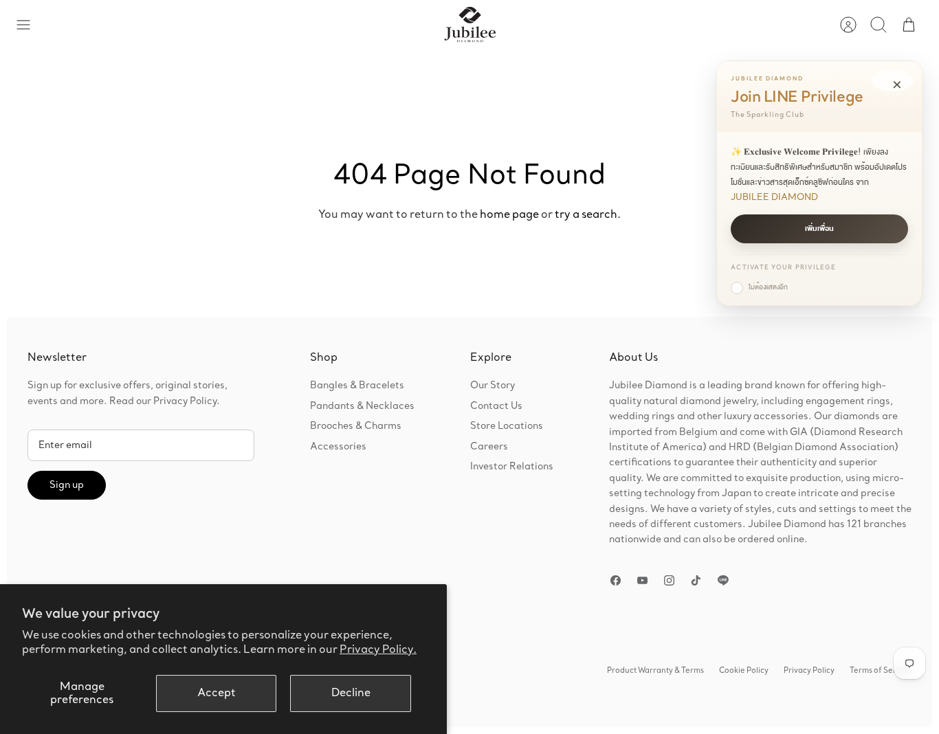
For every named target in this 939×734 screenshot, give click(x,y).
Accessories (338, 447)
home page (509, 215)
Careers (489, 447)
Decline (351, 693)
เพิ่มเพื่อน (819, 229)
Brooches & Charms (355, 426)
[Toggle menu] (30, 24)
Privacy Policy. (378, 650)
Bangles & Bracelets (357, 385)
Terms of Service (881, 670)
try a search (586, 215)
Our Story (492, 385)
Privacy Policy (809, 670)
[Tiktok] (696, 580)
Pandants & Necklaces (362, 406)
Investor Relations (511, 467)
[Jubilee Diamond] (470, 25)
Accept (216, 693)
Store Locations (506, 426)
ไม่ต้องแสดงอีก (768, 287)
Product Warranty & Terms (655, 670)
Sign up (66, 485)
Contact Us (496, 406)
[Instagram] (669, 580)
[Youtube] (642, 580)
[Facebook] (615, 580)
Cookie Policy (744, 670)
